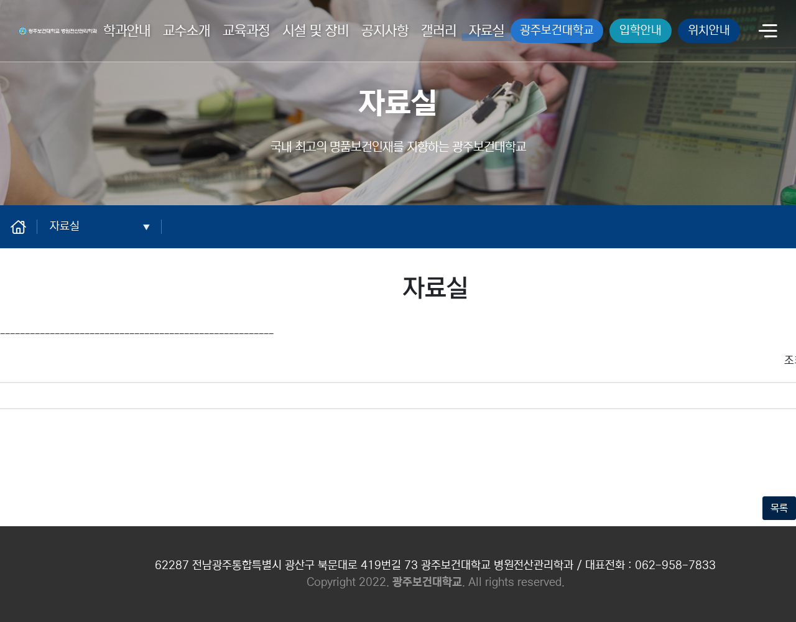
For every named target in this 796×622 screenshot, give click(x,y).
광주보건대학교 (557, 30)
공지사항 (385, 31)
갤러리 (438, 31)
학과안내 (126, 31)
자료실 (486, 31)
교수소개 (186, 31)
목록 (779, 508)
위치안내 (709, 30)
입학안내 (640, 30)
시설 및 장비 (315, 31)
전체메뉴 (768, 32)
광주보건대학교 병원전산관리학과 (55, 28)
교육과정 (246, 31)
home (24, 226)
